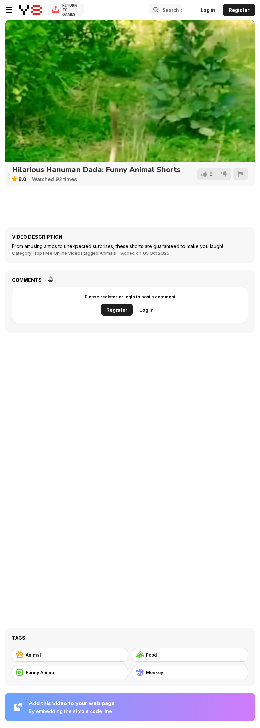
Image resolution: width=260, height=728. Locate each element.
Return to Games (69, 10)
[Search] (155, 10)
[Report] (240, 174)
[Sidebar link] (9, 10)
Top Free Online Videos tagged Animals (75, 253)
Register (239, 10)
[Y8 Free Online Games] (30, 10)
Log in (208, 10)
